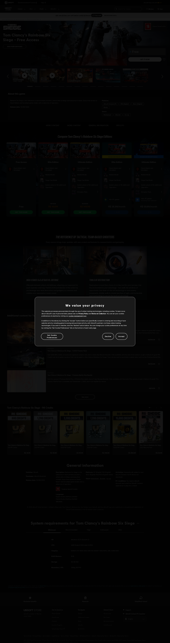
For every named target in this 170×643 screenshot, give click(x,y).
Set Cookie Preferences (52, 336)
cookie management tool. (78, 316)
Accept (121, 336)
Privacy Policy (83, 313)
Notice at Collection (99, 313)
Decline (108, 336)
